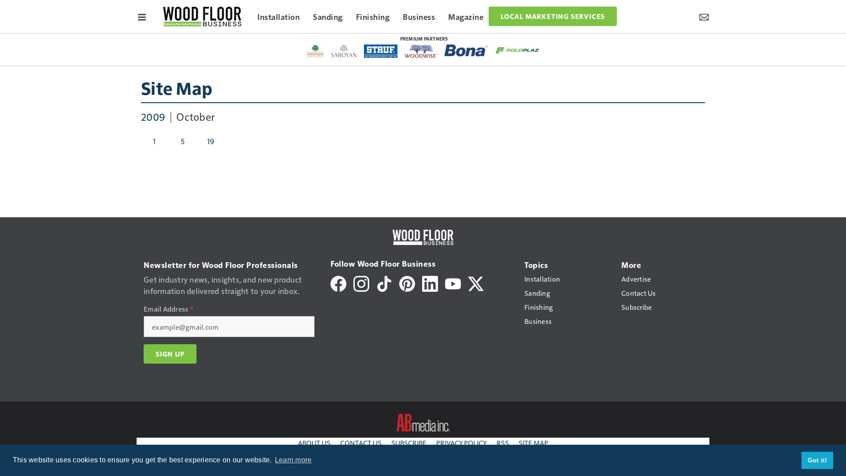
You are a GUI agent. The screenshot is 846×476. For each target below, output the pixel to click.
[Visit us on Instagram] (361, 282)
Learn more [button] (293, 460)
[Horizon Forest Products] (315, 51)
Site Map (176, 88)
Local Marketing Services (553, 16)
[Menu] (142, 16)
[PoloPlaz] (518, 50)
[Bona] (467, 50)
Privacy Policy (461, 442)
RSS (503, 442)
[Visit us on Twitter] (476, 282)
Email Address (168, 308)
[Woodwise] (421, 51)
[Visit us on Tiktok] (384, 282)
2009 (153, 116)
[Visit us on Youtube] (453, 282)
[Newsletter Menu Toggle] (704, 16)
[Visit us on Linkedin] (430, 282)
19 (211, 141)
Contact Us (361, 442)
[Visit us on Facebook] (338, 282)
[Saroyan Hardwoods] (344, 51)
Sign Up (170, 354)
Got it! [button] (817, 460)
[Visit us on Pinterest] (407, 282)
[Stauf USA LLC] (380, 51)
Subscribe (409, 442)
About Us (314, 442)
